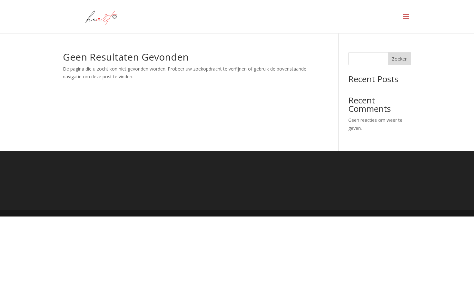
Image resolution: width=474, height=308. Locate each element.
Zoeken (400, 59)
